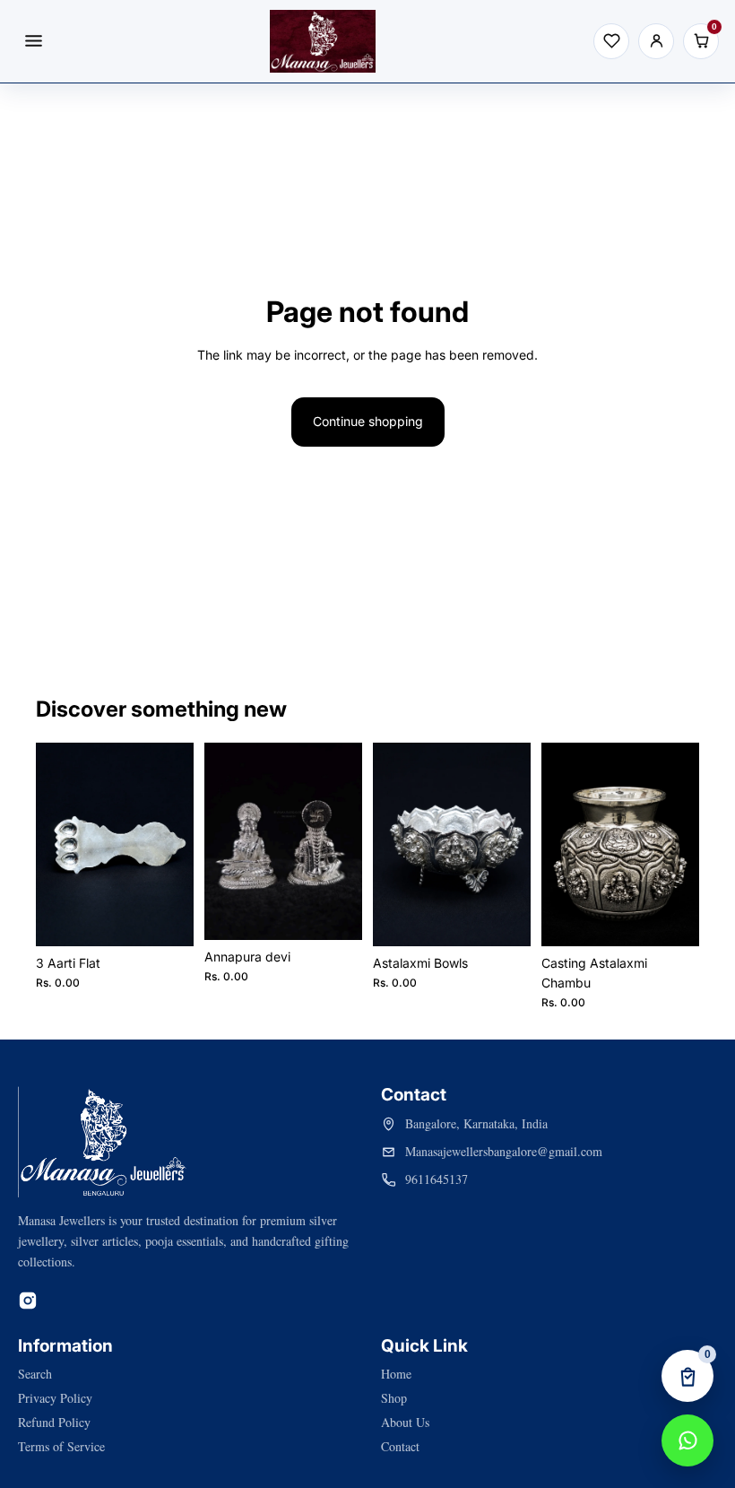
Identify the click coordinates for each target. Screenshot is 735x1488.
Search (35, 1373)
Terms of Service (61, 1446)
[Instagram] (28, 1300)
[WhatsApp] (687, 1440)
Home (396, 1373)
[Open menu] (33, 41)
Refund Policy (54, 1422)
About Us (405, 1422)
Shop (394, 1397)
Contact (400, 1446)
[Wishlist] (611, 41)
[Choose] (166, 918)
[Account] (656, 41)
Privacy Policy (55, 1397)
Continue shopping (368, 421)
